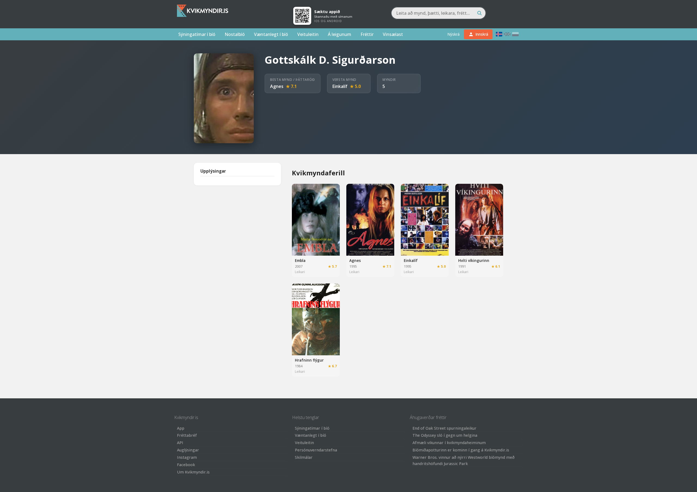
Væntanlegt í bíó (271, 34)
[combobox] (438, 13)
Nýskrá (453, 34)
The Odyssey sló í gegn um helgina (444, 435)
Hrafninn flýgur (309, 360)
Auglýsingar (188, 450)
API (180, 442)
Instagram (187, 457)
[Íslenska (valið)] (499, 34)
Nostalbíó (235, 34)
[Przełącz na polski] (515, 34)
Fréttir (367, 34)
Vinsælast (393, 34)
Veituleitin (308, 34)
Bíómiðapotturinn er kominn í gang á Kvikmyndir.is (460, 450)
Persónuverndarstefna (316, 450)
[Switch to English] (507, 34)
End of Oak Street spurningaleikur (444, 428)
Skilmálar (304, 457)
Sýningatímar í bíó (196, 34)
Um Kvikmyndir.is (193, 472)
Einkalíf (339, 86)
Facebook (186, 464)
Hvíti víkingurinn (473, 260)
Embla (300, 260)
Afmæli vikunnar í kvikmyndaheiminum (449, 442)
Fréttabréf (187, 435)
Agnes (276, 86)
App (180, 428)
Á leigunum (339, 34)
